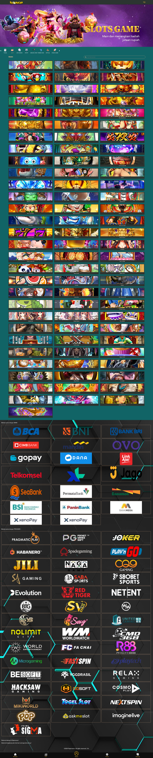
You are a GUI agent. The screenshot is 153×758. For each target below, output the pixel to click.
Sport (26, 52)
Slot (12, 52)
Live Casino (19, 52)
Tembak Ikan (41, 52)
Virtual (48, 52)
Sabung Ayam (33, 52)
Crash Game (55, 52)
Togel (5, 52)
